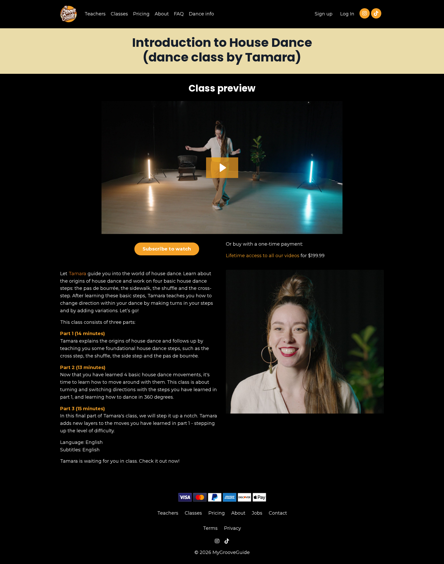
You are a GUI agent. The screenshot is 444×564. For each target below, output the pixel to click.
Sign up (323, 14)
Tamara (77, 273)
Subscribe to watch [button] (167, 249)
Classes (119, 14)
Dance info (201, 14)
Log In (347, 14)
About (162, 14)
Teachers (95, 14)
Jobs (257, 513)
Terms (210, 528)
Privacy (232, 528)
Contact (278, 513)
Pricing (141, 14)
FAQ (179, 14)
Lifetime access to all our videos (262, 255)
